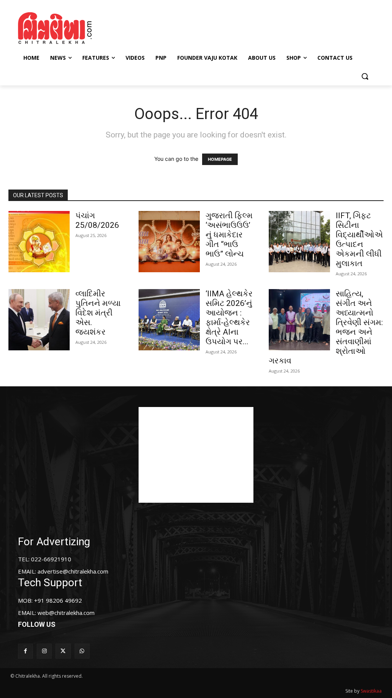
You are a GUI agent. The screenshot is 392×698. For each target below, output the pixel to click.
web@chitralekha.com (66, 612)
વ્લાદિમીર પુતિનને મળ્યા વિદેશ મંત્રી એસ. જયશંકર (98, 313)
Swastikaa (371, 691)
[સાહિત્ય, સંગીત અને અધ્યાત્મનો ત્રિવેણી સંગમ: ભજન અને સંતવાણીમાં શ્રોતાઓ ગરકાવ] (299, 319)
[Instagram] (44, 651)
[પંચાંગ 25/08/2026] (39, 241)
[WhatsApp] (82, 651)
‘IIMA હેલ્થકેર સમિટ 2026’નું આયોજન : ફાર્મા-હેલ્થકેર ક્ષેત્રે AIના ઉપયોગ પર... (229, 317)
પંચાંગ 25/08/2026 (97, 220)
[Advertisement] (194, 27)
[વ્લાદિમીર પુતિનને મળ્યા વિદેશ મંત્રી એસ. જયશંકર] (39, 319)
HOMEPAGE (220, 159)
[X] (63, 651)
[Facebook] (25, 651)
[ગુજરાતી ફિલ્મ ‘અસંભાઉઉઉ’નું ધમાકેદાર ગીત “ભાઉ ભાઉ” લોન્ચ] (169, 241)
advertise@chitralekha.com (73, 571)
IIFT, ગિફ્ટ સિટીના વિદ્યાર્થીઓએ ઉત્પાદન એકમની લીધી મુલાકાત (359, 239)
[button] (365, 76)
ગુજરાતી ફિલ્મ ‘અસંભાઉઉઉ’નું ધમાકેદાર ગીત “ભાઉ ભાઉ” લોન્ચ (229, 234)
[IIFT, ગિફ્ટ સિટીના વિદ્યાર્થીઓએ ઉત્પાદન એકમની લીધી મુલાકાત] (299, 241)
